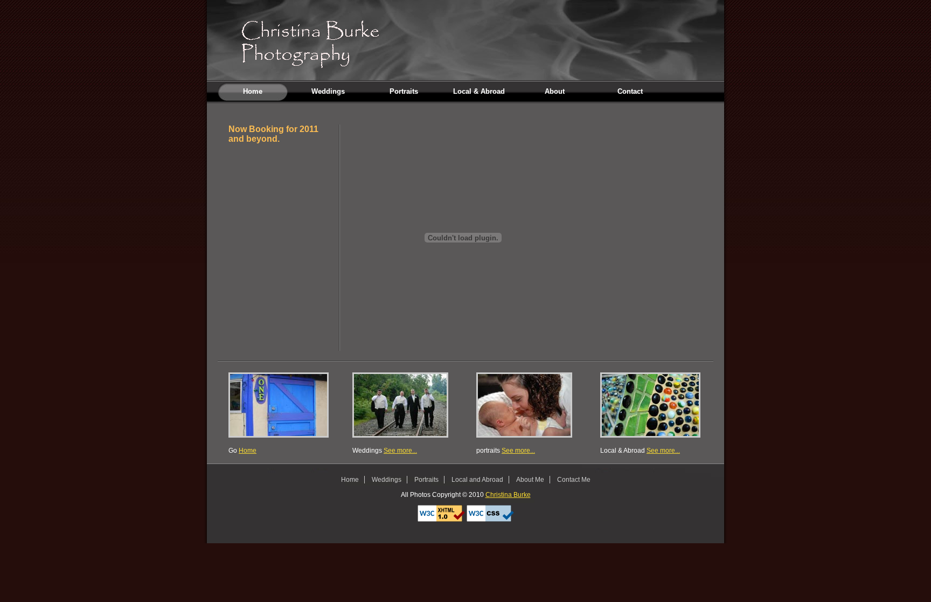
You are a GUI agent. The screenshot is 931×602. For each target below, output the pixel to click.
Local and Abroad (477, 479)
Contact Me (573, 479)
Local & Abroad (479, 91)
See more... (400, 450)
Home (252, 91)
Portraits (404, 91)
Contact (630, 91)
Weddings (328, 91)
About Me (530, 479)
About (555, 91)
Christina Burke (508, 495)
